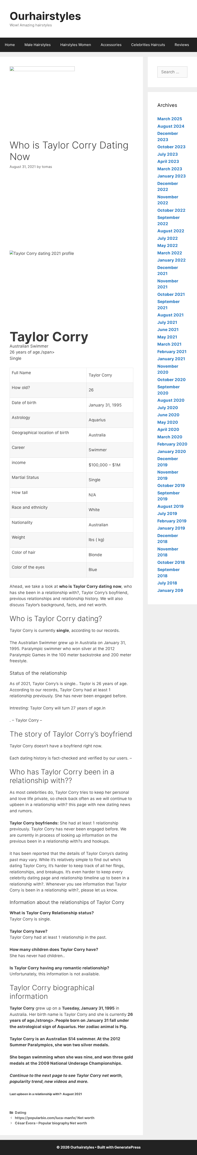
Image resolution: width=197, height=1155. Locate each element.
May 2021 (167, 337)
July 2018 (167, 583)
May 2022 (167, 245)
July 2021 (167, 322)
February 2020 (172, 444)
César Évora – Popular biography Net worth (51, 1123)
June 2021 (168, 329)
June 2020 (168, 414)
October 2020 (171, 379)
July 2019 (167, 513)
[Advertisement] (71, 210)
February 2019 (171, 521)
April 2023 (168, 161)
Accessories (111, 44)
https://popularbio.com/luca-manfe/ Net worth (54, 1118)
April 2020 (168, 429)
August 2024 (171, 126)
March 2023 (169, 168)
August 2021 (170, 315)
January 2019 (171, 528)
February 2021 (171, 351)
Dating (20, 1112)
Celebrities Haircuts (148, 44)
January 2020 (171, 451)
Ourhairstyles (45, 16)
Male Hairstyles (38, 44)
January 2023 (171, 176)
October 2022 (171, 210)
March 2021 (169, 344)
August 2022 (170, 231)
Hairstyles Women (75, 44)
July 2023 (167, 154)
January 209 (170, 590)
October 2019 (171, 485)
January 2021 (171, 358)
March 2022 (169, 253)
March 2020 (169, 437)
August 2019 (170, 506)
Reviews (182, 44)
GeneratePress (127, 1147)
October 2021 (171, 294)
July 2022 (167, 238)
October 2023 (171, 146)
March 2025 (169, 118)
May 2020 (167, 422)
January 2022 (171, 260)
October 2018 (171, 562)
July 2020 (167, 407)
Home (10, 44)
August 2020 (171, 400)
